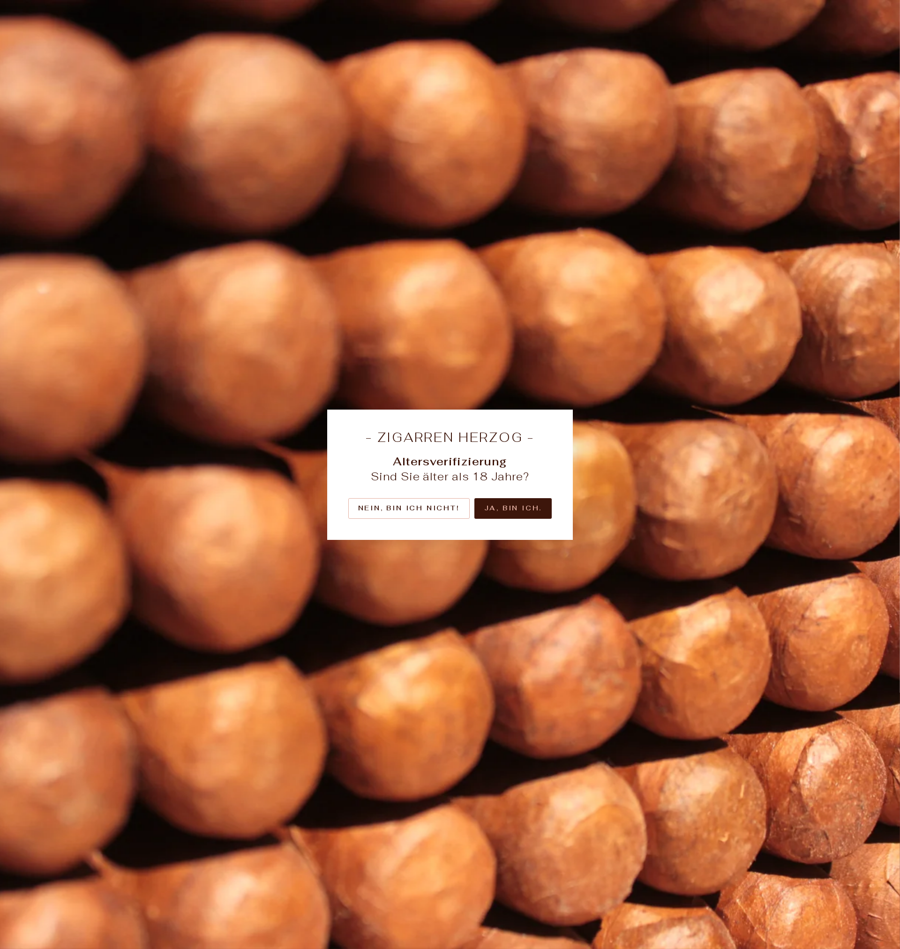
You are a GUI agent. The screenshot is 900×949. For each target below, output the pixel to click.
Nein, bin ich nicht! (409, 508)
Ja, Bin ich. (513, 508)
